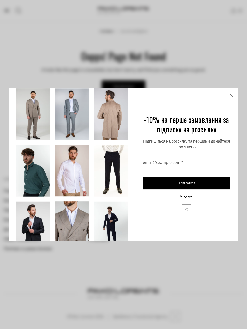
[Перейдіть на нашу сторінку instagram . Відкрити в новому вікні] (186, 209)
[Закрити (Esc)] (231, 95)
